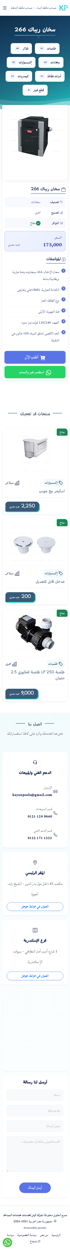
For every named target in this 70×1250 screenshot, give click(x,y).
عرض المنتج (31, 452)
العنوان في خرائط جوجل (35, 906)
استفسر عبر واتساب (31, 372)
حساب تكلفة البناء (46, 8)
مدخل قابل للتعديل (50, 582)
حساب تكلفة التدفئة (21, 8)
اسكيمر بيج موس (52, 491)
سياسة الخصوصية (27, 1235)
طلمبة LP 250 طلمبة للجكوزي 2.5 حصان (38, 675)
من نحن (44, 1235)
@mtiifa (42, 1227)
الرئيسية (56, 1235)
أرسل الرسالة (35, 1187)
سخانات (36, 202)
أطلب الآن (31, 357)
